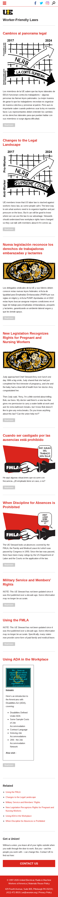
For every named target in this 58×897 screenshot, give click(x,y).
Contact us (29, 863)
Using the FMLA (16, 620)
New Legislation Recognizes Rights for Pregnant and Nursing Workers (25, 337)
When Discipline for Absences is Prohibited (25, 821)
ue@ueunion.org (29, 892)
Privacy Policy (45, 892)
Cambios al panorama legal (25, 33)
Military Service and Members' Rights (23, 802)
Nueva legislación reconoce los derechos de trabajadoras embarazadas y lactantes (28, 249)
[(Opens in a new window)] (35, 3)
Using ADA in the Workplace (25, 659)
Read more (10, 125)
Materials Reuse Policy (39, 883)
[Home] (8, 12)
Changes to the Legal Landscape (21, 797)
